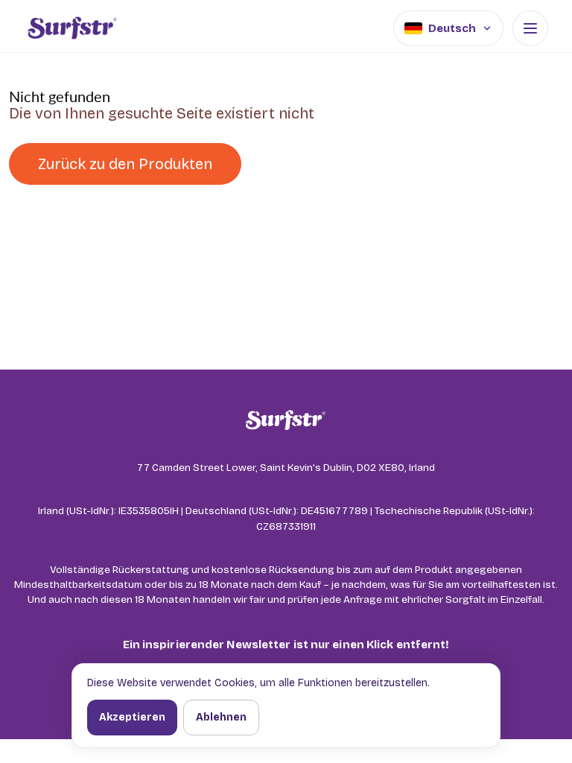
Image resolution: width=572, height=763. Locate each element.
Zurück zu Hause (333, 164)
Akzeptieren (132, 717)
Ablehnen (221, 717)
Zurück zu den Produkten (125, 164)
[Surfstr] (72, 28)
